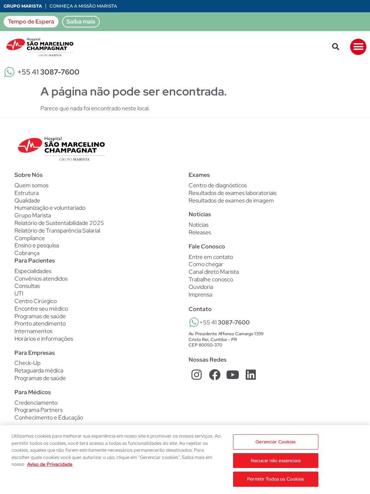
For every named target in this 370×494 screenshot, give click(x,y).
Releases (200, 232)
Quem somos (31, 185)
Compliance (29, 238)
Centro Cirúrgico (35, 301)
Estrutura (26, 193)
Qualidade (27, 200)
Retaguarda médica (38, 370)
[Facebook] (215, 375)
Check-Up (27, 363)
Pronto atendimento (40, 323)
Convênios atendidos (41, 278)
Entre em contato (211, 257)
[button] (335, 46)
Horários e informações (43, 338)
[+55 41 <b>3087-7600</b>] (194, 322)
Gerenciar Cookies (275, 442)
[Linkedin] (250, 375)
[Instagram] (197, 375)
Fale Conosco (207, 246)
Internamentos (33, 331)
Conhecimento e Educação (48, 417)
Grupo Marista (23, 6)
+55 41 (48, 72)
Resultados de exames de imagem (231, 200)
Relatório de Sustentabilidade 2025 (59, 223)
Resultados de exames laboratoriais (232, 193)
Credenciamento (35, 402)
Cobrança (26, 253)
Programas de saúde (40, 316)
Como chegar (206, 264)
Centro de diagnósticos (218, 185)
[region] (185, 459)
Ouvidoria (201, 287)
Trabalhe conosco (211, 279)
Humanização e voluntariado (49, 208)
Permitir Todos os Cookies (275, 479)
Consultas (27, 286)
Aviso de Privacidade (50, 464)
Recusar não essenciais (276, 460)
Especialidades (32, 271)
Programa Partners (38, 410)
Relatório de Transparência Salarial (57, 230)
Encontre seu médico (41, 308)
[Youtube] (233, 375)
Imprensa (200, 294)
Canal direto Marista (214, 272)
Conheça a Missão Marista (83, 6)
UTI (18, 293)
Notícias (198, 225)
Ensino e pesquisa (36, 245)
